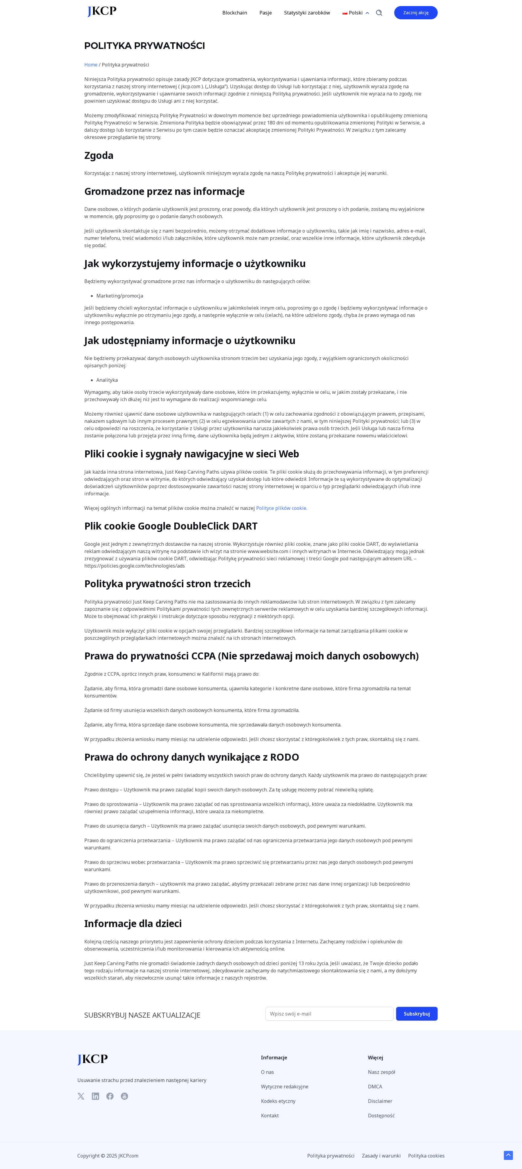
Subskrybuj (417, 1013)
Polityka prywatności (331, 1155)
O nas (267, 1072)
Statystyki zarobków (307, 12)
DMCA (375, 1086)
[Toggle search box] (379, 13)
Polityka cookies (426, 1155)
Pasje (265, 12)
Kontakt (270, 1115)
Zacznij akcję (416, 12)
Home (91, 64)
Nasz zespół (381, 1072)
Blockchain (234, 12)
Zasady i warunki (381, 1155)
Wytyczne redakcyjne (284, 1086)
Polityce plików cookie (281, 508)
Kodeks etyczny (278, 1101)
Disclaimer (380, 1101)
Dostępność (381, 1115)
